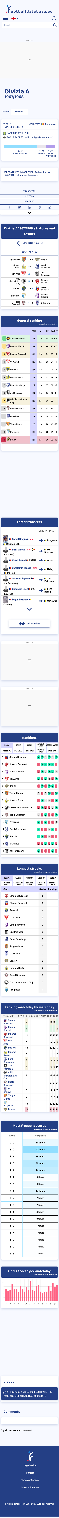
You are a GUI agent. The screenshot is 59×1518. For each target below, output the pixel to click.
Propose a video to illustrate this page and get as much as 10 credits (27, 1394)
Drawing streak (29, 878)
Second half (41, 751)
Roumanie (50, 124)
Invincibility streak (18, 883)
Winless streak (7, 883)
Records (29, 201)
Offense (7, 751)
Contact (30, 1472)
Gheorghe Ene (19, 589)
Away (29, 745)
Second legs (41, 745)
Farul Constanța (45, 266)
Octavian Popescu (21, 578)
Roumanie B (12, 544)
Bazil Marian (21, 549)
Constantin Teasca (24, 568)
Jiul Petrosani (45, 274)
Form (6, 745)
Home (18, 745)
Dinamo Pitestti (44, 295)
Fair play (52, 751)
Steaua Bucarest (45, 288)
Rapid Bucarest (16, 303)
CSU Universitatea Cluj (14, 281)
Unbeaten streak (52, 878)
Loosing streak (18, 878)
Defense (18, 751)
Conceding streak (41, 883)
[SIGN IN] (54, 18)
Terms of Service (30, 1480)
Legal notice (30, 1465)
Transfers (29, 191)
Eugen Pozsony (20, 599)
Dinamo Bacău (16, 266)
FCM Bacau (48, 590)
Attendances (52, 745)
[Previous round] (18, 243)
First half (29, 751)
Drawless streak (41, 878)
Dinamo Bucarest (45, 281)
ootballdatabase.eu (32, 11)
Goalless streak (29, 883)
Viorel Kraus (18, 560)
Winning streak (7, 878)
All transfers (33, 623)
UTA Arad (16, 274)
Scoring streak (52, 883)
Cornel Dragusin (23, 539)
